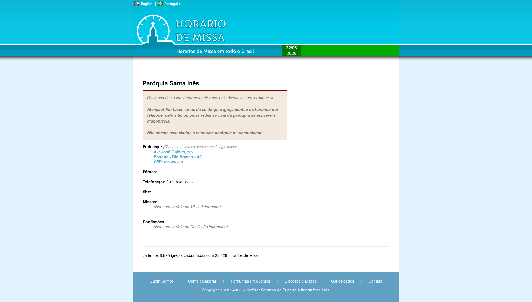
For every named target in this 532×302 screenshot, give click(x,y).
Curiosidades (342, 281)
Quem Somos (162, 281)
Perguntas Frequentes (250, 281)
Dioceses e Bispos (301, 281)
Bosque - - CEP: (178, 156)
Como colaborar (202, 281)
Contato (375, 281)
